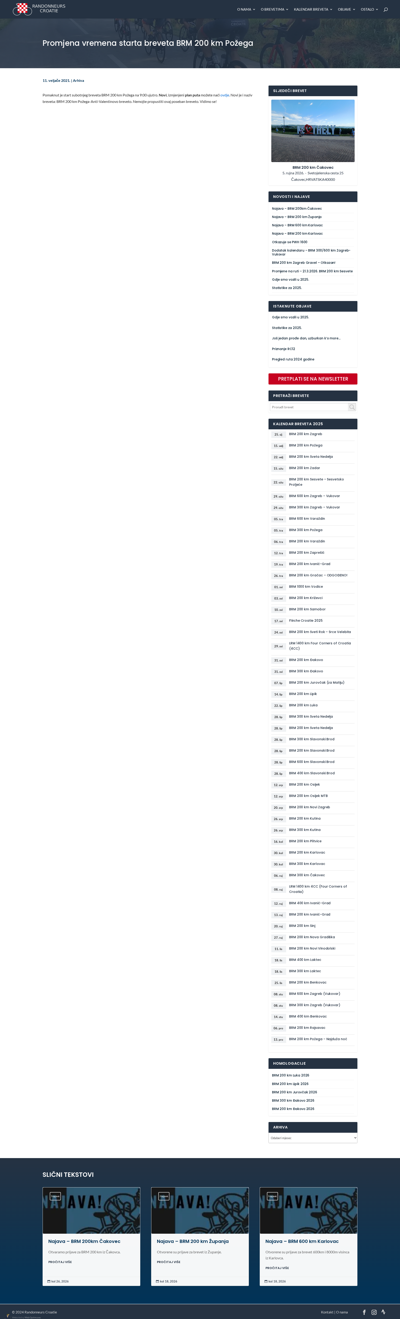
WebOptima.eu (33, 1317)
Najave (55, 1196)
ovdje (224, 95)
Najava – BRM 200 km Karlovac (297, 234)
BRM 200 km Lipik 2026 (290, 1084)
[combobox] (313, 407)
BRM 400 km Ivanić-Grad (310, 903)
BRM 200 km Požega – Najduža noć (318, 1039)
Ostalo (367, 9)
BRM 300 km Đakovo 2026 (293, 1101)
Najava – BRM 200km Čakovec (297, 209)
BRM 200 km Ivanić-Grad (309, 564)
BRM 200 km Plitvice (305, 841)
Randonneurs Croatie (41, 1312)
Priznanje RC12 (283, 349)
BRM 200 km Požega (305, 445)
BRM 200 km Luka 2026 (290, 1075)
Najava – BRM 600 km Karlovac (297, 225)
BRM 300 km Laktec (305, 971)
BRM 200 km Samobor (307, 609)
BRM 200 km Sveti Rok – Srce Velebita (320, 632)
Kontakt (327, 1312)
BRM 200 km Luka (303, 705)
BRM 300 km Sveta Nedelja (311, 716)
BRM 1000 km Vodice (306, 586)
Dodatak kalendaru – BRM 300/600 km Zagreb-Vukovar (311, 252)
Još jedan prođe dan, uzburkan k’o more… (306, 338)
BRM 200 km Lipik (303, 694)
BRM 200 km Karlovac (307, 852)
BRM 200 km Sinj (302, 925)
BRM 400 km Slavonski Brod (312, 773)
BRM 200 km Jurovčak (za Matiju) (316, 682)
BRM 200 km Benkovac (308, 982)
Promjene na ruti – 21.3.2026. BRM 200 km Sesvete (312, 271)
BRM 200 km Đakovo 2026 (293, 1109)
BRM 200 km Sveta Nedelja (311, 456)
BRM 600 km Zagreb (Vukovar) (314, 993)
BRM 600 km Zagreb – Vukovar (314, 496)
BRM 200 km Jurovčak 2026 (294, 1092)
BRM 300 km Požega (305, 530)
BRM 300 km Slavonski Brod (311, 739)
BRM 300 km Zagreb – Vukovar (314, 507)
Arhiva (78, 80)
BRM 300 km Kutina (305, 829)
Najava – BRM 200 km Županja (297, 217)
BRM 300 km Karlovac (307, 863)
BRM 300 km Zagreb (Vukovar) (314, 1005)
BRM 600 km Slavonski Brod (311, 761)
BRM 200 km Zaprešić (307, 552)
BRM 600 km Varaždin (307, 518)
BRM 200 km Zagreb (305, 434)
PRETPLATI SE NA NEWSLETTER (313, 378)
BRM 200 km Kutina (305, 818)
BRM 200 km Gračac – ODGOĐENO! (318, 575)
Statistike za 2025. (287, 288)
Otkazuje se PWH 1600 (289, 242)
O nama (244, 9)
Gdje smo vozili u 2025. (290, 280)
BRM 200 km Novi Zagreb (309, 807)
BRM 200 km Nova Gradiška (312, 937)
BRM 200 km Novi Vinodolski (312, 948)
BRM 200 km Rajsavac (307, 1027)
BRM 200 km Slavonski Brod (311, 750)
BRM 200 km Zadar (304, 468)
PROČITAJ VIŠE (60, 1262)
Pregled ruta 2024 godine (293, 359)
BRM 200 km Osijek (304, 784)
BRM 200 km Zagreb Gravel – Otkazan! (303, 263)
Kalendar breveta (311, 9)
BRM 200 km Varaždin (307, 541)
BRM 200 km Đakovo (306, 660)
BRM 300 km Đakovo (306, 671)
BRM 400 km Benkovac (308, 1016)
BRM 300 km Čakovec (307, 875)
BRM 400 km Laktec (305, 959)
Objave (344, 9)
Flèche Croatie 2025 (306, 620)
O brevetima (272, 9)
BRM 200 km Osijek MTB (308, 795)
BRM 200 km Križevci (305, 598)
